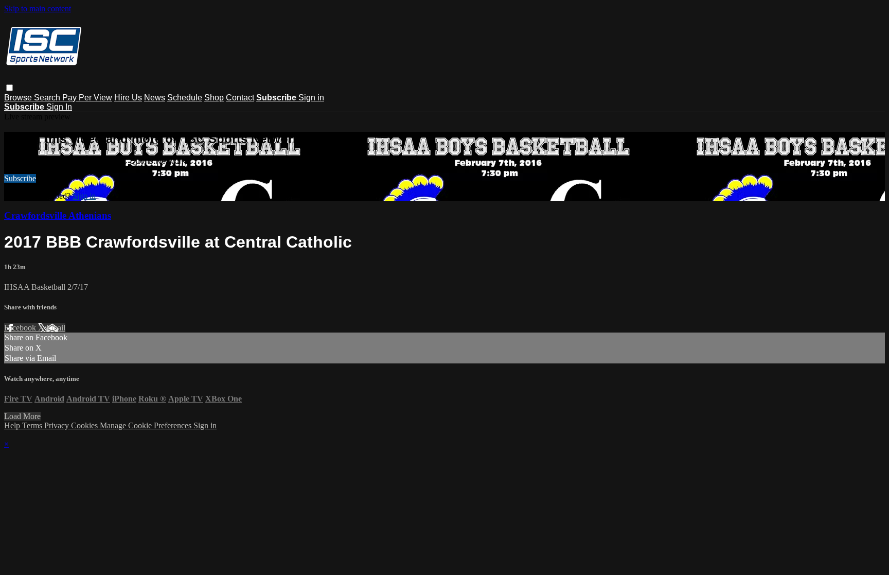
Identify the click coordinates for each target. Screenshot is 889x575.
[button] (9, 87)
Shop (214, 97)
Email (55, 327)
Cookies (85, 425)
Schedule (184, 97)
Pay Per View (87, 97)
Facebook (21, 327)
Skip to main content (37, 8)
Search (48, 97)
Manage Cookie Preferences (146, 425)
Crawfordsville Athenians (57, 215)
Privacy (57, 425)
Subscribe (20, 178)
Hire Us (128, 97)
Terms (33, 425)
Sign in (311, 97)
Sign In (59, 106)
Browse (19, 97)
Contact (240, 97)
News (154, 97)
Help (13, 425)
